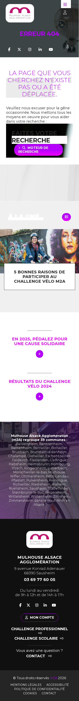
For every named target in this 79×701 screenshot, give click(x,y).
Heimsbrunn (38, 464)
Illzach (17, 468)
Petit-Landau (57, 476)
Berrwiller (41, 448)
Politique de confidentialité (39, 689)
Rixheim (59, 484)
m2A (53, 678)
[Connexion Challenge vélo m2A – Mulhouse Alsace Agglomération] (64, 13)
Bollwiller (59, 448)
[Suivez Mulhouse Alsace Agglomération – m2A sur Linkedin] (40, 49)
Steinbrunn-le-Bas (28, 492)
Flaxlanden (39, 460)
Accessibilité (57, 685)
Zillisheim (61, 496)
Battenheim (21, 448)
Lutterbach (57, 468)
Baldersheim (27, 444)
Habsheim (17, 464)
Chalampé (17, 456)
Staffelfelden (59, 488)
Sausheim (38, 488)
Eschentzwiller (57, 456)
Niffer (15, 476)
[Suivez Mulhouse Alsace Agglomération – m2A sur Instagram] (29, 49)
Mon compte (42, 617)
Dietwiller (35, 456)
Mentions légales (26, 685)
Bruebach (20, 452)
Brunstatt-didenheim (48, 452)
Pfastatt (18, 480)
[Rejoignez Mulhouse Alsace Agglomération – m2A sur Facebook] (9, 49)
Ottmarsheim (32, 476)
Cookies (30, 693)
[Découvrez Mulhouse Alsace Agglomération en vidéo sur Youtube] (51, 49)
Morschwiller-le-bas (30, 472)
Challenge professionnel (39, 629)
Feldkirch (20, 460)
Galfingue (58, 460)
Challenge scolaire (36, 638)
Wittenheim (41, 496)
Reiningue (58, 480)
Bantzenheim (50, 444)
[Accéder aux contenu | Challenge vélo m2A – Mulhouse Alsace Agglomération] (67, 49)
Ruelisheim (18, 488)
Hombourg (60, 464)
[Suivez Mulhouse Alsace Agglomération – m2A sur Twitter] (19, 49)
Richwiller (21, 484)
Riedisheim (40, 484)
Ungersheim (55, 492)
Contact (36, 656)
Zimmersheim (21, 500)
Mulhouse (56, 472)
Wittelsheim (19, 496)
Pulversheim (37, 480)
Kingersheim (35, 468)
